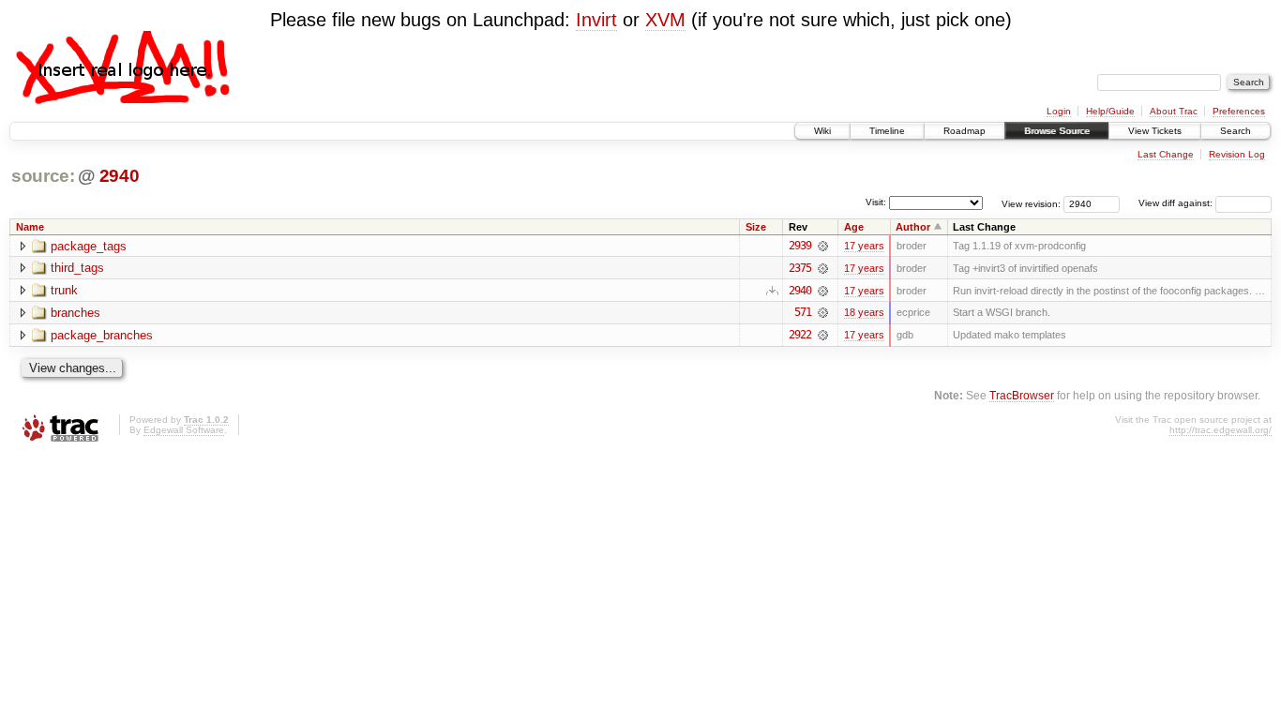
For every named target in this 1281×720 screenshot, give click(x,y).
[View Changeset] (823, 245)
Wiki (822, 131)
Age (854, 226)
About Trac (1174, 111)
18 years (864, 312)
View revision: (1031, 203)
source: (43, 176)
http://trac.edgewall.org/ (1220, 430)
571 (802, 312)
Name (30, 226)
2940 (119, 176)
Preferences (1239, 111)
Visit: (876, 202)
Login (1059, 111)
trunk (64, 290)
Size (756, 226)
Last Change (1166, 154)
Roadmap (964, 131)
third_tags (77, 268)
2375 (800, 268)
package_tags (89, 246)
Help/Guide (1110, 111)
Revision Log (1237, 154)
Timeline (887, 131)
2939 (800, 245)
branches (75, 313)
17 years (864, 245)
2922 (800, 334)
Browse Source (1057, 131)
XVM (665, 19)
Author (913, 226)
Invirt (596, 19)
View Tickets (1155, 131)
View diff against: (1176, 203)
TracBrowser (1021, 395)
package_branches (102, 335)
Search (1235, 131)
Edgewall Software (183, 430)
